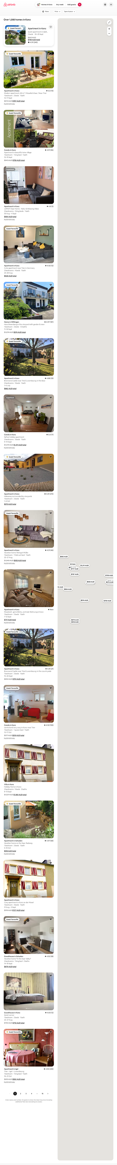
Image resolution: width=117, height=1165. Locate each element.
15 (42, 1094)
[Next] (47, 1093)
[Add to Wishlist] (51, 27)
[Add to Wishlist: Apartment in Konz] (51, 53)
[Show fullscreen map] (109, 22)
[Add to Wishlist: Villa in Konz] (51, 747)
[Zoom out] (109, 33)
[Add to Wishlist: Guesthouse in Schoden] (51, 919)
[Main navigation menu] (111, 4)
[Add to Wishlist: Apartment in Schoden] (51, 803)
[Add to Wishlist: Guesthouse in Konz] (51, 975)
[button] (34, 40)
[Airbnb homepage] (9, 4)
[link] (10, 1093)
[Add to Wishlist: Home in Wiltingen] (51, 285)
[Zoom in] (109, 29)
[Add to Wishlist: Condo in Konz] (51, 113)
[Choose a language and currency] (105, 4)
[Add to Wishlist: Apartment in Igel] (51, 1032)
